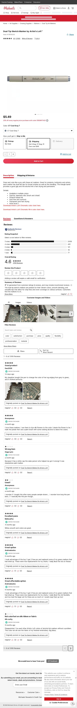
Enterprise (27, 2)
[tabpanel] (38, 194)
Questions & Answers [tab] (23, 219)
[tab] (8, 175)
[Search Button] (20, 8)
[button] (58, 702)
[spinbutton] (9, 154)
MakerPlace (18, 2)
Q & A (38, 38)
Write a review (27, 38)
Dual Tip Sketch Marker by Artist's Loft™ (23, 31)
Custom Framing (7, 2)
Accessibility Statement (38, 705)
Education (36, 2)
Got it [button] (59, 699)
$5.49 (7, 116)
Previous (2, 78)
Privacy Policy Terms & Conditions (56, 694)
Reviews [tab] (7, 219)
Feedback (53, 661)
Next (75, 78)
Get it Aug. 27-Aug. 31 (36, 144)
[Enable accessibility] (72, 703)
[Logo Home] (9, 8)
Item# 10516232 (9, 34)
